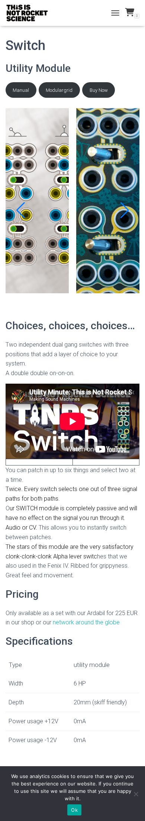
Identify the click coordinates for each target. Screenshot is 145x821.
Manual (21, 90)
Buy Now (99, 90)
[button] (20, 210)
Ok (74, 810)
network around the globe (86, 622)
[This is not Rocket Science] (30, 13)
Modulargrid (59, 90)
